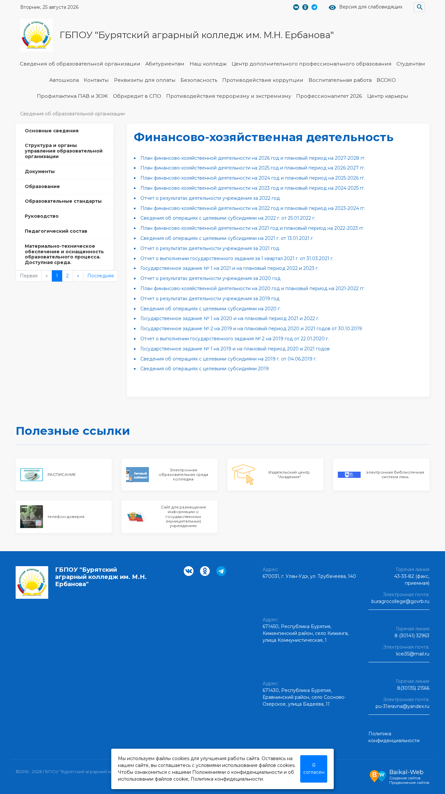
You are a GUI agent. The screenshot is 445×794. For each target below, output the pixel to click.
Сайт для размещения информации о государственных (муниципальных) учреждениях (183, 516)
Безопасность (198, 80)
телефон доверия (66, 516)
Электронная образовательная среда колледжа (183, 474)
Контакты (96, 80)
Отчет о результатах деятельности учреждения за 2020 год (210, 278)
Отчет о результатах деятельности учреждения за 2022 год (210, 198)
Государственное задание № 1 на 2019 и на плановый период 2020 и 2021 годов (235, 349)
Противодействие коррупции (262, 80)
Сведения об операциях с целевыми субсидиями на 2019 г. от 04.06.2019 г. (228, 359)
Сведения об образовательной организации (80, 64)
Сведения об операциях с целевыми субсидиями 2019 (204, 369)
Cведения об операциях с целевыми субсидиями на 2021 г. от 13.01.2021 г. (227, 238)
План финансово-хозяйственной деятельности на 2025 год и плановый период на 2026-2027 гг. (252, 168)
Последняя (100, 276)
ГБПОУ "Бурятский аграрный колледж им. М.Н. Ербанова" (197, 34)
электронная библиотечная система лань (395, 474)
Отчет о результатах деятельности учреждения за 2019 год (210, 298)
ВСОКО (386, 80)
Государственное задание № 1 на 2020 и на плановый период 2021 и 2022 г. (229, 318)
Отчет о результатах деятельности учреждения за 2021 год (209, 248)
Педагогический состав (56, 231)
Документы (40, 171)
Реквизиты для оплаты (145, 80)
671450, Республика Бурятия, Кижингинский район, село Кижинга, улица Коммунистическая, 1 (306, 633)
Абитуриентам (164, 64)
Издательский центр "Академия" (289, 474)
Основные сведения (52, 131)
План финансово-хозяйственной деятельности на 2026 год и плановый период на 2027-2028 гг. (253, 158)
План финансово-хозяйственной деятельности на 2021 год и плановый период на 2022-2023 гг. (252, 228)
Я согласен (313, 768)
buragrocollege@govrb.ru (400, 601)
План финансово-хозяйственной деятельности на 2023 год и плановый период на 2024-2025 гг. (252, 188)
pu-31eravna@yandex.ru (402, 706)
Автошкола (64, 80)
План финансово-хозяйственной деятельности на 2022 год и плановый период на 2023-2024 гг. (252, 208)
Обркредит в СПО (137, 96)
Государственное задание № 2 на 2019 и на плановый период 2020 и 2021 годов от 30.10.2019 (251, 328)
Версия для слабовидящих (370, 7)
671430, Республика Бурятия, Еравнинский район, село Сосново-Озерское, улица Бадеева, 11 (304, 697)
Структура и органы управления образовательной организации (64, 150)
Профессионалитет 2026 (329, 96)
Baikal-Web (406, 772)
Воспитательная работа (340, 80)
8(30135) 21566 (413, 688)
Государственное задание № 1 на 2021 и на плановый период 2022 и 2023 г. (229, 268)
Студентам (410, 64)
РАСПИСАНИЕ (62, 474)
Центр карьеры (387, 96)
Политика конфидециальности (227, 779)
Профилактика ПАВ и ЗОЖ (72, 96)
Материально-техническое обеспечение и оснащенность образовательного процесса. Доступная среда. (64, 254)
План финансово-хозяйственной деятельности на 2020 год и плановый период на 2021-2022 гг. (252, 288)
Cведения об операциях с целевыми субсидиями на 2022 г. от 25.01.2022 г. (227, 218)
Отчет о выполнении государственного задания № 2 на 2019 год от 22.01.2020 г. (234, 339)
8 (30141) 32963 (412, 636)
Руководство (42, 216)
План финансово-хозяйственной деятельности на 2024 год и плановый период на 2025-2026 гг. (252, 178)
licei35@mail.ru (412, 654)
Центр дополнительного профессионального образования (312, 64)
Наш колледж (208, 64)
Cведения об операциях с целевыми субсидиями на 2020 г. (210, 309)
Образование (42, 186)
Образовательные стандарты (63, 201)
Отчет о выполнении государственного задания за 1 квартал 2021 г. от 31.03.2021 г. (237, 258)
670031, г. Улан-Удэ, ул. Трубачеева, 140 (309, 576)
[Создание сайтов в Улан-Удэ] (378, 775)
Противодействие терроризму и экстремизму (228, 96)
